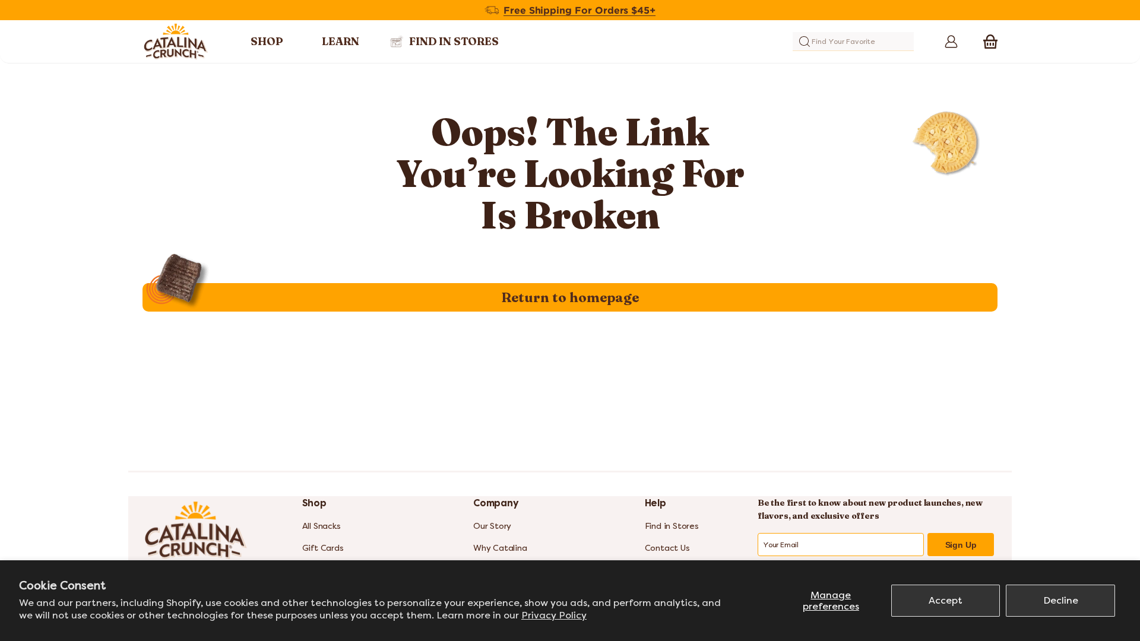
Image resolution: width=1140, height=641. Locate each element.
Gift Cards (323, 548)
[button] (990, 41)
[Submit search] (804, 41)
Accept (945, 600)
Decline (1060, 600)
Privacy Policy (554, 615)
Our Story (492, 526)
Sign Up (961, 545)
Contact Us (667, 548)
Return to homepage (570, 297)
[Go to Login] (947, 41)
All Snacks (321, 526)
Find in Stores (672, 526)
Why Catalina (500, 548)
